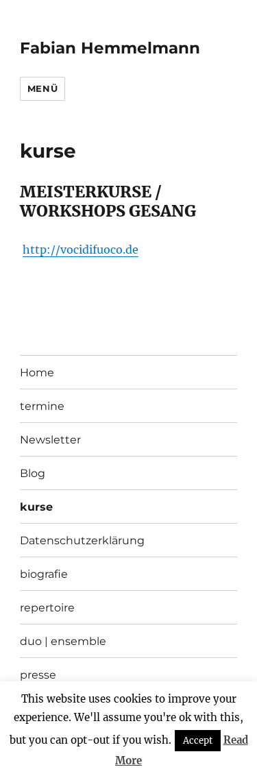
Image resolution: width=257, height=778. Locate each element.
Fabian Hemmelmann (110, 48)
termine (42, 406)
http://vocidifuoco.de (80, 249)
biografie (44, 574)
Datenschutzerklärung (82, 540)
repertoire (47, 607)
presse (38, 674)
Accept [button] (197, 740)
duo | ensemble (63, 641)
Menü (42, 88)
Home (37, 372)
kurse (36, 506)
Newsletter (50, 439)
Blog (32, 473)
